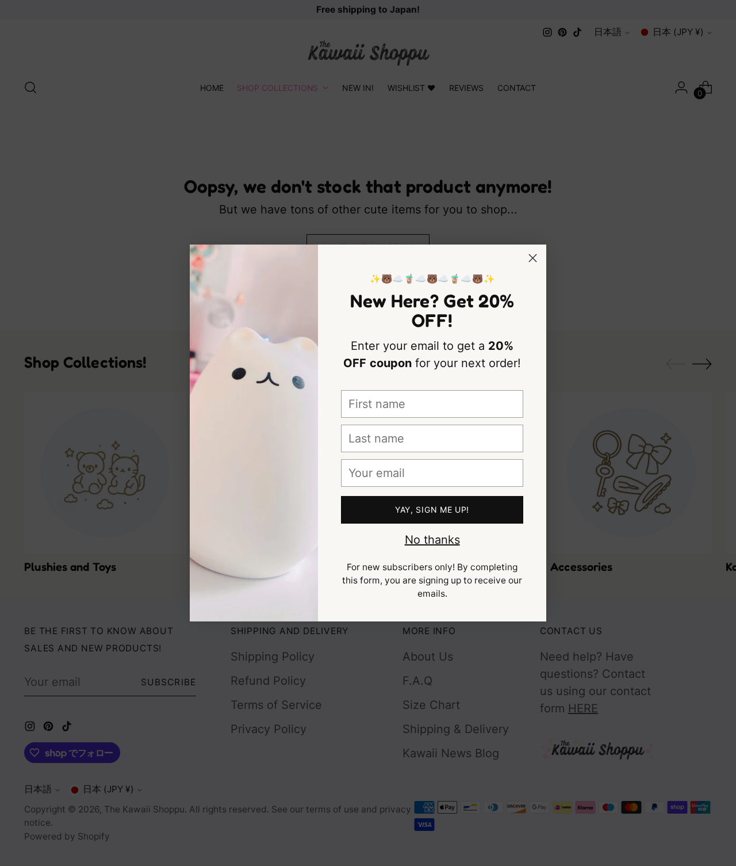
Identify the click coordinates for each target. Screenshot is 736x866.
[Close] (533, 258)
